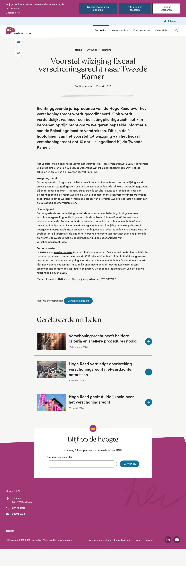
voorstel (46, 163)
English (10, 530)
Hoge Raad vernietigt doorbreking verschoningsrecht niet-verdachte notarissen (100, 369)
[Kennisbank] (127, 30)
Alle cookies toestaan (135, 8)
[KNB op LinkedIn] (167, 539)
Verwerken (130, 464)
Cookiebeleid (13, 13)
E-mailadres (59, 457)
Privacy (138, 540)
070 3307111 (18, 508)
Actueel (99, 30)
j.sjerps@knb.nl (90, 279)
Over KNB (161, 30)
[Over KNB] (168, 30)
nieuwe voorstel (123, 264)
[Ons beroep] (149, 30)
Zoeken (176, 30)
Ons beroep (140, 30)
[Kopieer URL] (18, 53)
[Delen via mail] (18, 42)
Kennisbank (119, 30)
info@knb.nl (18, 514)
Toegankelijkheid (122, 540)
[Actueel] (105, 30)
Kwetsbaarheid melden (99, 540)
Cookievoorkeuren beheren (98, 8)
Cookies (148, 540)
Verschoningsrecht (78, 301)
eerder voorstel (63, 252)
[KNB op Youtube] (176, 539)
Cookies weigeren (166, 8)
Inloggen (172, 21)
